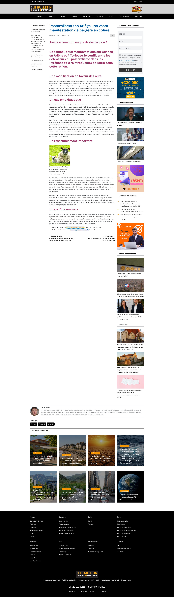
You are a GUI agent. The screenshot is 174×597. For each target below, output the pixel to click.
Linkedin (103, 591)
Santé (63, 16)
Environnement (124, 16)
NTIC (111, 16)
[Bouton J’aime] (112, 35)
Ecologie (91, 546)
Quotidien (120, 542)
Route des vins (64, 524)
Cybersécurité (63, 546)
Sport (32, 533)
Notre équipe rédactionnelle (110, 580)
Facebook (42, 424)
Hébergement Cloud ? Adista (126, 143)
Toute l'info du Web (36, 521)
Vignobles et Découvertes (67, 527)
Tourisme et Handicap (124, 527)
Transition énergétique (95, 552)
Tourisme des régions (124, 533)
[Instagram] (125, 1)
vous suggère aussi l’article (79, 230)
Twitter (33, 424)
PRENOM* (122, 34)
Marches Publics (35, 561)
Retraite (90, 524)
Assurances (34, 546)
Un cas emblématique (37, 60)
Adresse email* (125, 48)
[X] (128, 1)
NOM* (121, 41)
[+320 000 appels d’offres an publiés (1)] (130, 87)
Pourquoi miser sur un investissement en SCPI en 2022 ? (132, 210)
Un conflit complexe (36, 69)
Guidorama (86, 16)
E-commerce (34, 549)
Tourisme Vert (121, 536)
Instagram (83, 591)
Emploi (32, 555)
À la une (39, 16)
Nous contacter (126, 580)
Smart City (62, 552)
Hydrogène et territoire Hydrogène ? (129, 161)
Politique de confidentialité (51, 580)
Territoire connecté (65, 555)
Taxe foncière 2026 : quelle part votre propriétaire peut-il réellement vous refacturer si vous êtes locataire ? (129, 370)
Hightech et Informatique (67, 549)
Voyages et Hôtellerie (66, 530)
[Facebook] (122, 1)
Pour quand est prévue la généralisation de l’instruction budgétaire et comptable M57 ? (131, 203)
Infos (118, 546)
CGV (92, 580)
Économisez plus (35, 552)
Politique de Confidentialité (126, 61)
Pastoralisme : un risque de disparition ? (38, 31)
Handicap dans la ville (124, 549)
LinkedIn (50, 424)
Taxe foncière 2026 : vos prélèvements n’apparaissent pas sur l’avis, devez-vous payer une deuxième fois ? (130, 347)
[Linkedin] (130, 1)
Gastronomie (63, 521)
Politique (33, 524)
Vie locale (120, 552)
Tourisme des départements (126, 530)
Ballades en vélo (122, 521)
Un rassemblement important (36, 65)
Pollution (91, 549)
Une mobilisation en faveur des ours (36, 56)
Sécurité (33, 536)
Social (90, 517)
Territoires (138, 16)
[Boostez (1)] (130, 236)
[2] (130, 178)
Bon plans (62, 517)
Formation (33, 558)
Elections (52, 16)
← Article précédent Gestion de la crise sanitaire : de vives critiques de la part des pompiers (61, 238)
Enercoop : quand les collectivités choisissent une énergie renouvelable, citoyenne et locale (129, 317)
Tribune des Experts (36, 530)
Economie (100, 16)
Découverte (121, 524)
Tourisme (74, 16)
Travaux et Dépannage (66, 533)
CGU (97, 580)
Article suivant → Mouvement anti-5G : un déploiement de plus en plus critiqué (101, 238)
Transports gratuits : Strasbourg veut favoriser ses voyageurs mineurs (131, 217)
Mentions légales (83, 580)
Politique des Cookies (69, 580)
